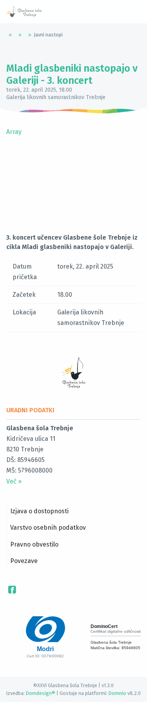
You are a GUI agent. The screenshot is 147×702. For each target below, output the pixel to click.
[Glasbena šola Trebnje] (23, 11)
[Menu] (66, 11)
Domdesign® (40, 693)
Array (14, 131)
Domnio (117, 693)
